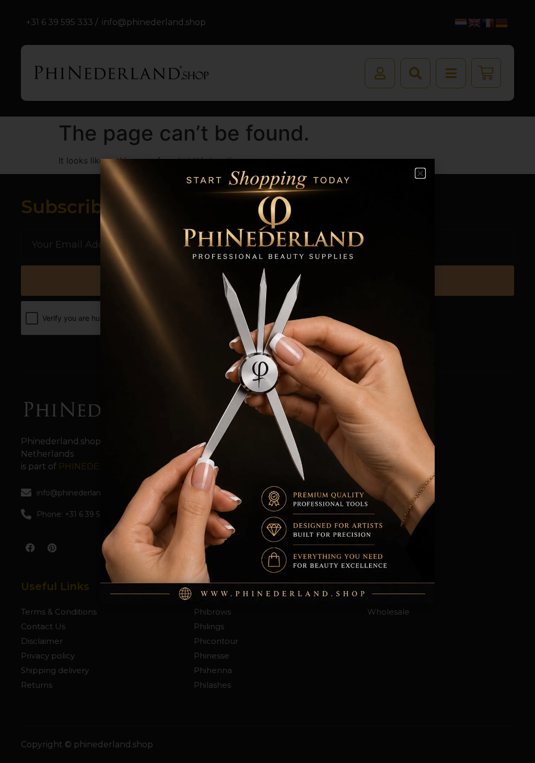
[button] (420, 173)
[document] (267, 381)
